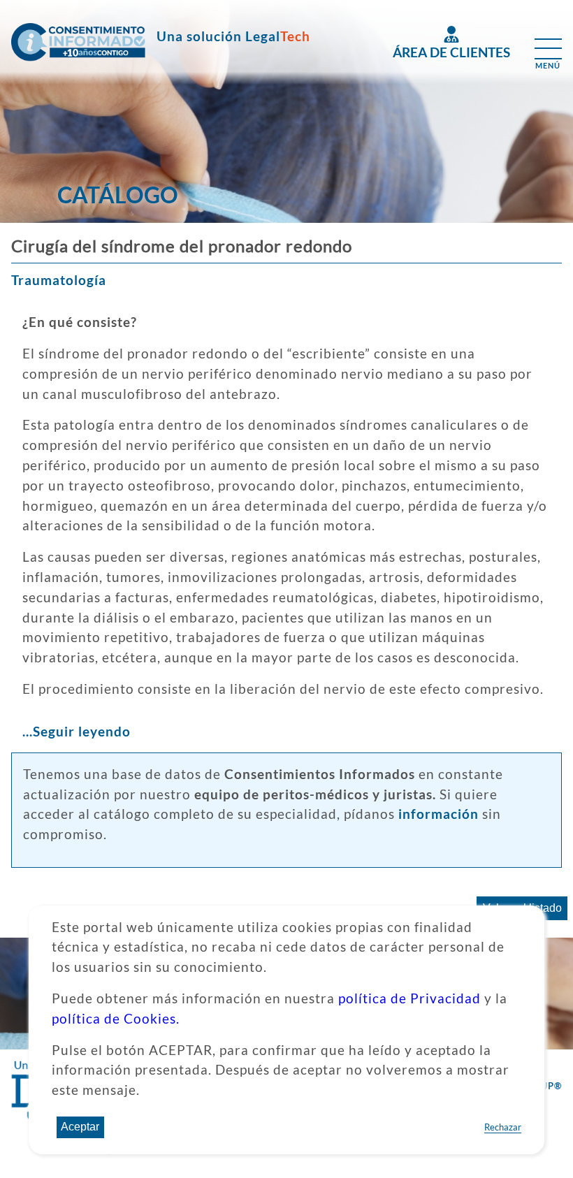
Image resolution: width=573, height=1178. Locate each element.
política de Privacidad (409, 998)
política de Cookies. (116, 1018)
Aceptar (80, 1127)
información (438, 814)
